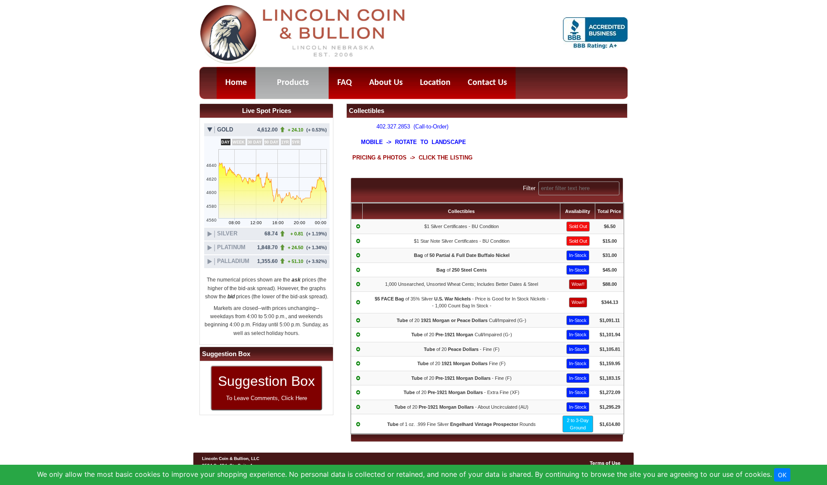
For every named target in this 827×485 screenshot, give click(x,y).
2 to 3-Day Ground (578, 424)
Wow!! (578, 284)
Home (236, 82)
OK (782, 475)
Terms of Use (605, 463)
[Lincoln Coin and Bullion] (303, 35)
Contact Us (487, 82)
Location (435, 82)
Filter (530, 188)
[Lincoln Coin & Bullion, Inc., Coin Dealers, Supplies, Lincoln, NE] (595, 33)
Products (293, 82)
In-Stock (578, 255)
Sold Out (578, 226)
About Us (386, 82)
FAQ (344, 82)
